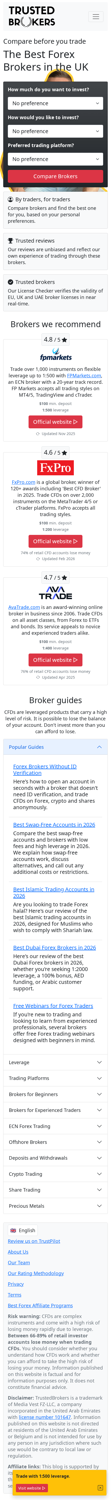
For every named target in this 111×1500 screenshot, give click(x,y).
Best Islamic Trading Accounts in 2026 (53, 892)
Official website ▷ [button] (55, 421)
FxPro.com (23, 482)
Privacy (16, 1284)
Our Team (19, 1262)
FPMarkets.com (84, 375)
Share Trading (24, 1190)
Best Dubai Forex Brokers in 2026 (54, 947)
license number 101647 (45, 1417)
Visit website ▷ (32, 1488)
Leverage (19, 1062)
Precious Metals (26, 1206)
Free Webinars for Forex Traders (53, 1005)
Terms (14, 1294)
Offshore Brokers (28, 1142)
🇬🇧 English (22, 1230)
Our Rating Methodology (36, 1273)
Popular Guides (26, 747)
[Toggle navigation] (95, 16)
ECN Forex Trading (29, 1126)
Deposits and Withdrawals (38, 1158)
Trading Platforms (29, 1078)
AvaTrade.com (24, 607)
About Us (18, 1252)
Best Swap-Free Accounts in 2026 (54, 824)
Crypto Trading (25, 1174)
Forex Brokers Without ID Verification (45, 769)
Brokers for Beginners (33, 1094)
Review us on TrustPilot (34, 1241)
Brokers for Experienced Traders (45, 1110)
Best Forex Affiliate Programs (40, 1305)
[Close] (100, 1487)
